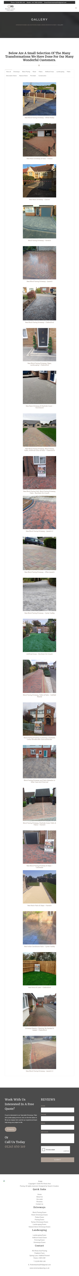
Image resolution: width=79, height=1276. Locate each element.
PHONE (43, 1114)
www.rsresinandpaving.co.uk (39, 1268)
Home (39, 1194)
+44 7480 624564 (37, 2)
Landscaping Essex (39, 1224)
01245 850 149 (20, 2)
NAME (43, 1106)
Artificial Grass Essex (39, 1237)
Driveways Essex (39, 1242)
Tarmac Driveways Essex (39, 1222)
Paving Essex (39, 1219)
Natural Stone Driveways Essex (39, 1227)
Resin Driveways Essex (39, 1215)
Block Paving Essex (39, 1212)
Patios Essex (39, 1217)
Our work (39, 1199)
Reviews (39, 1201)
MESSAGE (44, 1132)
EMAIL (43, 1123)
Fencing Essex (39, 1240)
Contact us (39, 1204)
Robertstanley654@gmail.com (57, 2)
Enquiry (10, 1129)
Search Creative (53, 1186)
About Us (39, 1197)
